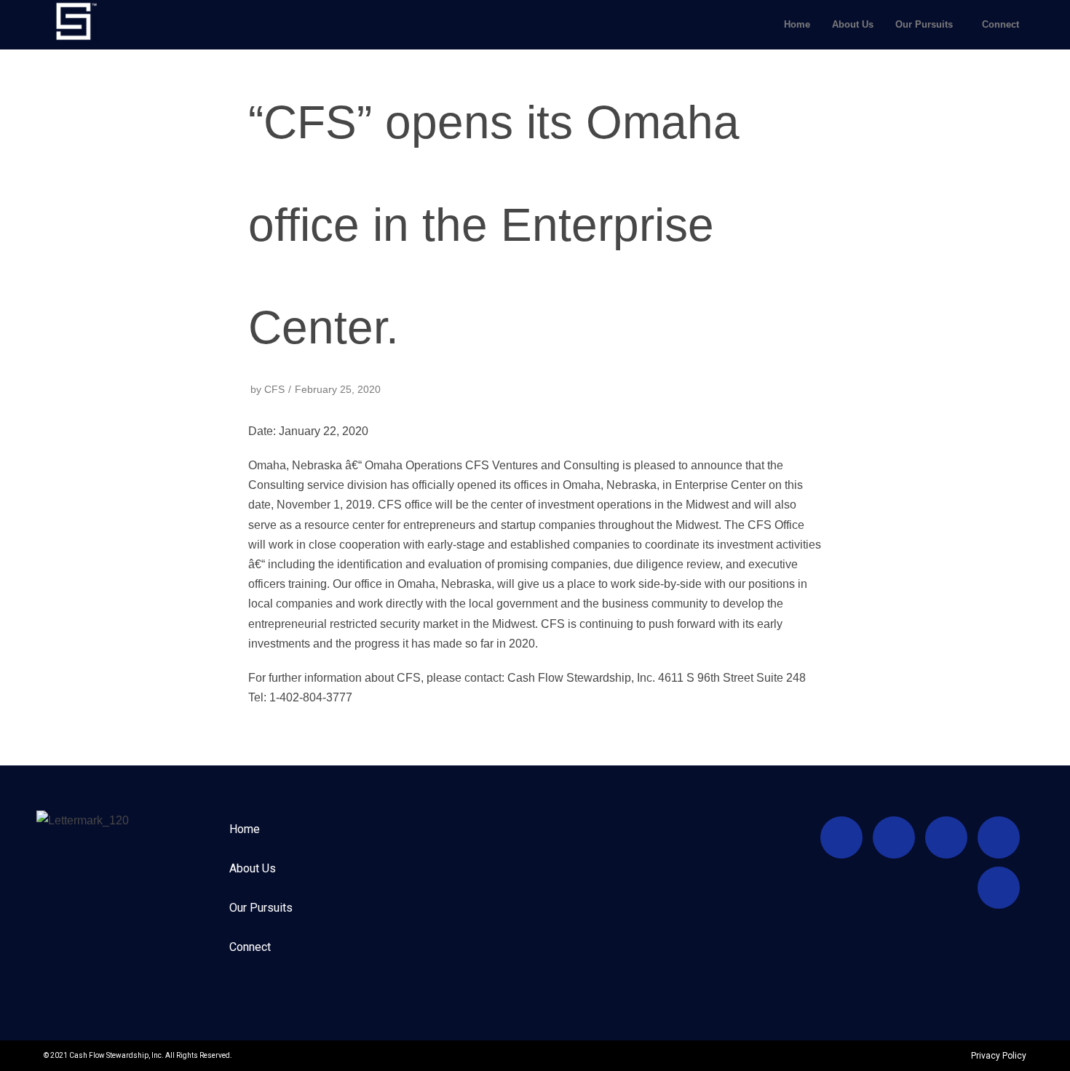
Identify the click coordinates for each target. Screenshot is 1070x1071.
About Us (852, 24)
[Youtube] (841, 837)
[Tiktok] (894, 837)
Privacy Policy (998, 1056)
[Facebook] (946, 837)
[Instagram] (999, 837)
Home (797, 24)
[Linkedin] (999, 888)
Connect (1000, 24)
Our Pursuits (924, 24)
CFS (274, 389)
